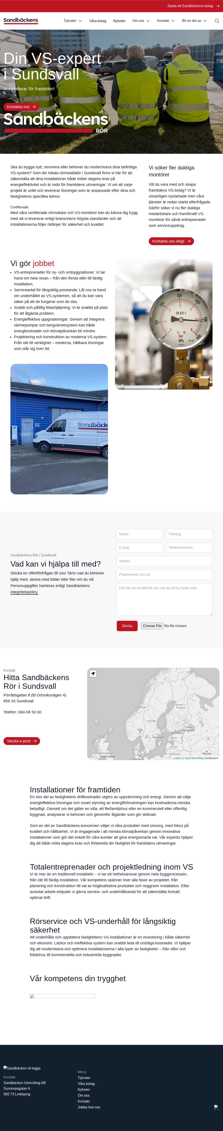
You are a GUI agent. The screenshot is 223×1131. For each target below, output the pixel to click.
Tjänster (70, 21)
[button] (93, 673)
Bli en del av (191, 21)
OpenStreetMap (194, 758)
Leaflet (176, 758)
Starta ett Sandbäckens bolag (190, 6)
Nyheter (119, 21)
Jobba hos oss (89, 1107)
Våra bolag (97, 21)
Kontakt (163, 21)
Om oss (138, 21)
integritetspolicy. (24, 592)
